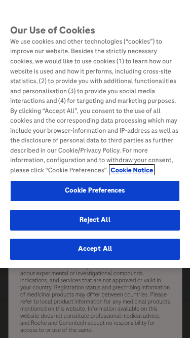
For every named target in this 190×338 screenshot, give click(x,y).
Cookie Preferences (95, 190)
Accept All (95, 248)
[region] (95, 134)
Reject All (95, 219)
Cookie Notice (131, 170)
